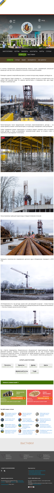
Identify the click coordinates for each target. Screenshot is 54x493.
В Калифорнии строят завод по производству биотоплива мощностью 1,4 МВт (43, 432)
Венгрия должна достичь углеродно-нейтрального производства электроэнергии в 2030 (43, 420)
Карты (41, 51)
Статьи (48, 51)
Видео (24, 60)
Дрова (33, 365)
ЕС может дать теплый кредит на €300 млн (10, 419)
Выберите (46, 456)
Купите (9, 456)
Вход (43, 20)
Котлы (16, 51)
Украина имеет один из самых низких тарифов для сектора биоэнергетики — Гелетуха (9, 426)
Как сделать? (42, 60)
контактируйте (21, 481)
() (11, 382)
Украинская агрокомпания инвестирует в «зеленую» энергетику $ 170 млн (10, 431)
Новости (22, 54)
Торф (34, 371)
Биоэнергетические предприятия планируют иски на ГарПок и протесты (46, 426)
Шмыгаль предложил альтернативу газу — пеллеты (27, 414)
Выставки (31, 54)
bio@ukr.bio (13, 481)
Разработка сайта (4, 484)
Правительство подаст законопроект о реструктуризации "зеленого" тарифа (25, 426)
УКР (14, 20)
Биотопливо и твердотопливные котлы (37, 470)
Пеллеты (7, 365)
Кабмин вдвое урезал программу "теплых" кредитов (44, 414)
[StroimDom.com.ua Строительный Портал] (31, 487)
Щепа (46, 365)
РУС (14, 22)
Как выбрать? (32, 60)
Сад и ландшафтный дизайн (35, 473)
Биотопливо (8, 51)
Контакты (33, 51)
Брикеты (21, 365)
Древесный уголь (22, 371)
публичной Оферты (37, 484)
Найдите (28, 456)
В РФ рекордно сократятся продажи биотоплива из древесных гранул (11, 414)
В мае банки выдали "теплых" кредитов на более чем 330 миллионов (28, 420)
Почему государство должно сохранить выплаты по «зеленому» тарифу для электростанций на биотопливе (26, 432)
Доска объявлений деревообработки (37, 474)
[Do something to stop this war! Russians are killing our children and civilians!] (3, 3)
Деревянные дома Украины (35, 471)
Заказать (24, 51)
